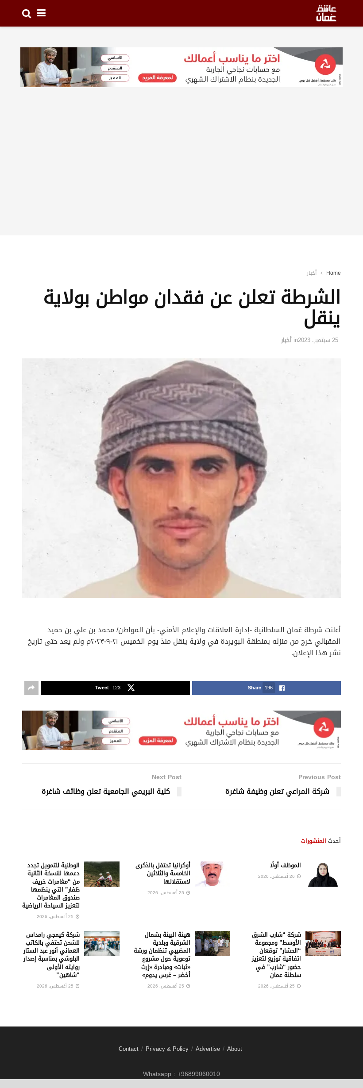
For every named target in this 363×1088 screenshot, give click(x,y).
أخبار (312, 273)
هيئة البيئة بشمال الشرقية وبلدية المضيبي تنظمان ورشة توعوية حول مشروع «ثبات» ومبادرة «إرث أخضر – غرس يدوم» (162, 954)
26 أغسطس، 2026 (277, 876)
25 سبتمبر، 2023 (318, 340)
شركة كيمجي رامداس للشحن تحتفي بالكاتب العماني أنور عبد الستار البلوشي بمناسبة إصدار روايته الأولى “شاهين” (51, 954)
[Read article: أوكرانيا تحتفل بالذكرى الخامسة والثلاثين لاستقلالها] (212, 874)
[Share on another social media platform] (31, 688)
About (234, 1048)
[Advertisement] (181, 173)
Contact (129, 1048)
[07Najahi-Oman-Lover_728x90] (181, 68)
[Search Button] (26, 13)
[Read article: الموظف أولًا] (323, 874)
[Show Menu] (41, 13)
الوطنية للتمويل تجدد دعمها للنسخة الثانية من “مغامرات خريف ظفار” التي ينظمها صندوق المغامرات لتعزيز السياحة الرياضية (51, 885)
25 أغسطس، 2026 (166, 892)
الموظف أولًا (285, 865)
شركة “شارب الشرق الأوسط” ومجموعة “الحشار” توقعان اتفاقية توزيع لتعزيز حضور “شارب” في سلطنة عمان (276, 954)
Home (333, 273)
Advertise (208, 1048)
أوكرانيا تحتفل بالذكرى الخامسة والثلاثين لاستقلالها (162, 873)
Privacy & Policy (167, 1048)
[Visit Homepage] (326, 13)
